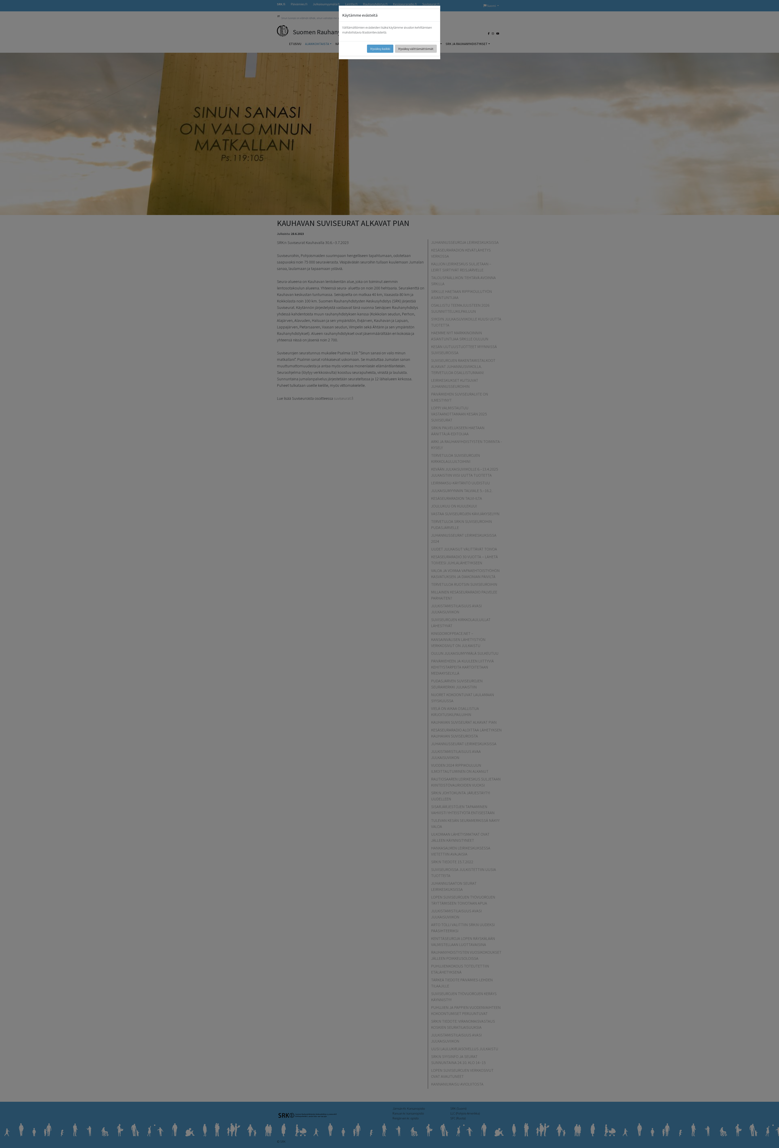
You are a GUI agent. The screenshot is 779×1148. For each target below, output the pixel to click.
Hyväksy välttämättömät (416, 49)
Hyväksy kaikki (380, 49)
